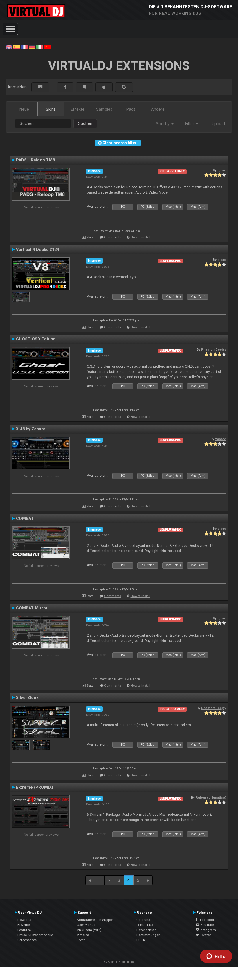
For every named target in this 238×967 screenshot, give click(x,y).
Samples (104, 109)
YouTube (206, 925)
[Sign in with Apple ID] (104, 87)
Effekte (77, 109)
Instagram (207, 930)
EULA (140, 940)
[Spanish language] (16, 46)
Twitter (205, 935)
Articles (83, 935)
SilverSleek (27, 697)
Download (25, 920)
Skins (51, 109)
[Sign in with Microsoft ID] (84, 87)
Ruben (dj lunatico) (211, 797)
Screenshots (27, 940)
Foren (81, 940)
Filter (190, 123)
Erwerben (24, 925)
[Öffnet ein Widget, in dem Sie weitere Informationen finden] (216, 957)
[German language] (32, 46)
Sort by (163, 123)
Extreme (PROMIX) (34, 787)
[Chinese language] (47, 46)
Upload (218, 123)
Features (24, 930)
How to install (140, 237)
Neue (24, 109)
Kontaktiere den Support (95, 920)
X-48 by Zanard (31, 429)
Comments (112, 237)
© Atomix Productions (119, 962)
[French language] (24, 46)
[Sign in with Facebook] (65, 87)
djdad (221, 170)
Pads (131, 109)
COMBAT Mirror (32, 608)
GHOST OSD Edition (35, 339)
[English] (9, 46)
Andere (158, 109)
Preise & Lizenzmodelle (35, 935)
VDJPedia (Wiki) (89, 930)
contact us (144, 925)
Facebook (206, 920)
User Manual (87, 925)
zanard (220, 439)
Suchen (85, 123)
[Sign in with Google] (124, 87)
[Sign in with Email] (40, 87)
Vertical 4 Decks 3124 (37, 249)
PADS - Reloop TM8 (35, 160)
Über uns (143, 920)
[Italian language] (39, 46)
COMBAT (25, 518)
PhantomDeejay (213, 349)
